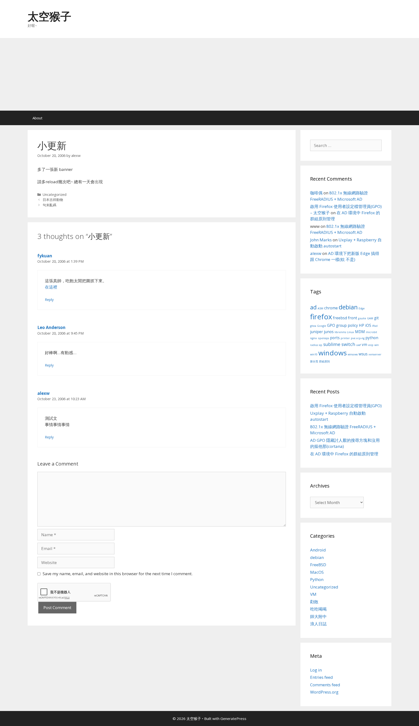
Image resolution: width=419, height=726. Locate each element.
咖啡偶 (316, 193)
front (352, 318)
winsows (353, 354)
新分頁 (314, 361)
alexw (43, 393)
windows (332, 352)
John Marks (321, 240)
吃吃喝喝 (318, 609)
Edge (362, 308)
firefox (321, 316)
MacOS (317, 572)
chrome (331, 308)
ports (335, 337)
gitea (313, 326)
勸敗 (314, 601)
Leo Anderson (51, 327)
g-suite (362, 318)
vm (364, 344)
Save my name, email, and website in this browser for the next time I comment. (118, 573)
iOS (368, 325)
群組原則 (324, 361)
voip (370, 345)
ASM (320, 308)
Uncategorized (54, 194)
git (376, 318)
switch (348, 344)
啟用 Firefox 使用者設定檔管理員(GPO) (346, 405)
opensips (323, 338)
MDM (360, 331)
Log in (316, 670)
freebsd (340, 318)
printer (345, 338)
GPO (331, 325)
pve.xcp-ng (357, 338)
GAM (370, 318)
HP (361, 325)
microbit (371, 332)
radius (314, 345)
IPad (375, 326)
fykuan (44, 256)
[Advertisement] (209, 74)
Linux (350, 332)
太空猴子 (49, 16)
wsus (363, 354)
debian (348, 307)
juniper (316, 331)
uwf (358, 345)
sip (320, 345)
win (376, 345)
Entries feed (321, 677)
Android (318, 550)
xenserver (375, 354)
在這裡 (51, 287)
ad (313, 307)
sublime (331, 344)
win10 (313, 354)
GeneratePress (233, 718)
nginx (313, 338)
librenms (340, 332)
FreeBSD (318, 564)
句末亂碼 (49, 205)
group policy (347, 325)
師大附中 (318, 616)
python (371, 337)
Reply (49, 299)
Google (321, 326)
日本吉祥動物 (53, 199)
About (37, 117)
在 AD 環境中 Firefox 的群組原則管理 (344, 454)
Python (316, 579)
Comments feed (325, 685)
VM (313, 594)
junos (329, 331)
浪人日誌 (318, 624)
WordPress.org (324, 692)
